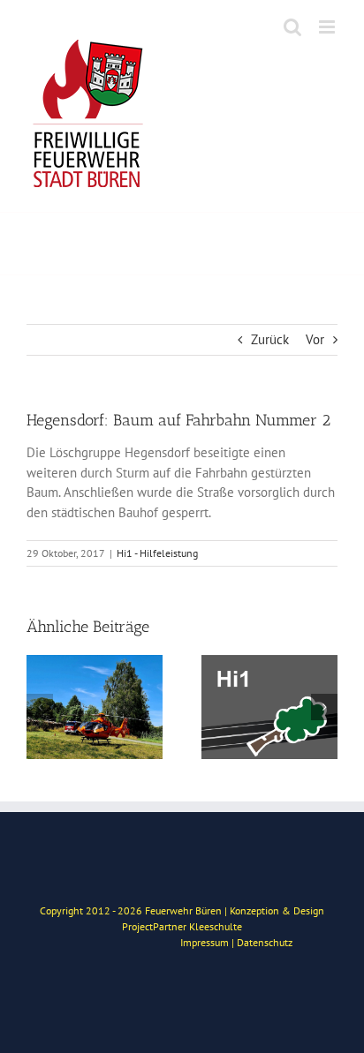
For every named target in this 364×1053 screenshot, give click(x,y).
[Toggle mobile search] (292, 27)
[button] (40, 707)
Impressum (204, 942)
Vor (315, 339)
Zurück (270, 339)
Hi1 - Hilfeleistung (157, 553)
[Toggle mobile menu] (328, 27)
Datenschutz (264, 942)
